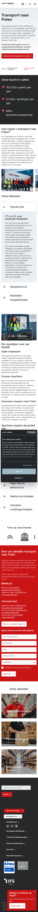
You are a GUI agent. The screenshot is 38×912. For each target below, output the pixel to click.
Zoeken (6, 794)
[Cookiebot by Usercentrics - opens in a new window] (27, 432)
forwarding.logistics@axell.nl (12, 608)
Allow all (19, 471)
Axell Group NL (8, 4)
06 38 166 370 (21, 610)
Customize (18, 478)
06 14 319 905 (17, 615)
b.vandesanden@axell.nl (10, 613)
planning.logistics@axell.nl (11, 590)
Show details (27, 465)
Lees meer (19, 706)
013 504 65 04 (20, 592)
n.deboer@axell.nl (8, 617)
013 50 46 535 (13, 588)
